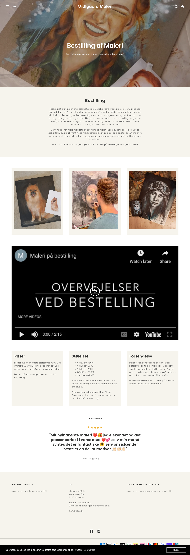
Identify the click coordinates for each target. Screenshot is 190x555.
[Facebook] (91, 531)
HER (45, 491)
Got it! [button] (176, 550)
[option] (89, 459)
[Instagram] (99, 531)
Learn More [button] (89, 550)
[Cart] (183, 7)
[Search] (176, 7)
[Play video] (95, 291)
